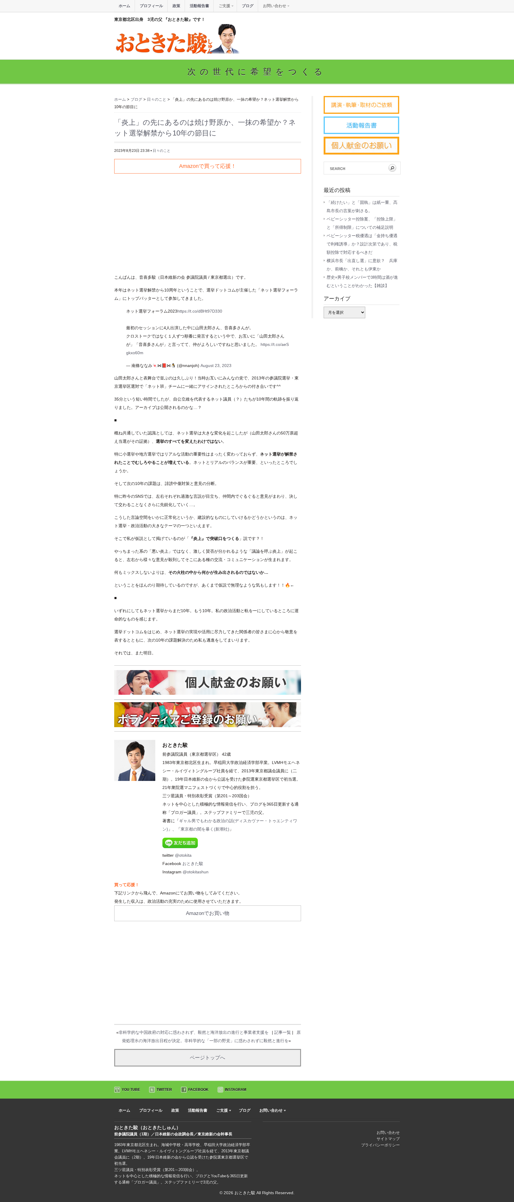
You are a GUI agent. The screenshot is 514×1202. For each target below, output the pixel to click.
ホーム (124, 6)
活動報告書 (199, 6)
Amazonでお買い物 (207, 913)
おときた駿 (192, 863)
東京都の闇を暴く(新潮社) (205, 829)
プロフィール (151, 6)
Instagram (235, 1090)
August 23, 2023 (215, 365)
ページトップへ (207, 1058)
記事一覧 (282, 1032)
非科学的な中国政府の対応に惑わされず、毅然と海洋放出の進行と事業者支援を (194, 1032)
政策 (176, 6)
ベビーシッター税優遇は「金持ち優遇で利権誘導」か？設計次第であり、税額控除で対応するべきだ (362, 244)
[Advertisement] (207, 221)
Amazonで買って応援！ (207, 166)
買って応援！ (126, 884)
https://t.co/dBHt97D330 (199, 311)
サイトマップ (388, 1139)
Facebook (198, 1090)
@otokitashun (196, 871)
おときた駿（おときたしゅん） (147, 1127)
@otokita (183, 855)
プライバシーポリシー (380, 1145)
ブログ (247, 6)
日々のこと (161, 151)
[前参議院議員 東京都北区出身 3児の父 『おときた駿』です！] (177, 52)
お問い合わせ (388, 1132)
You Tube (131, 1090)
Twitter (164, 1090)
